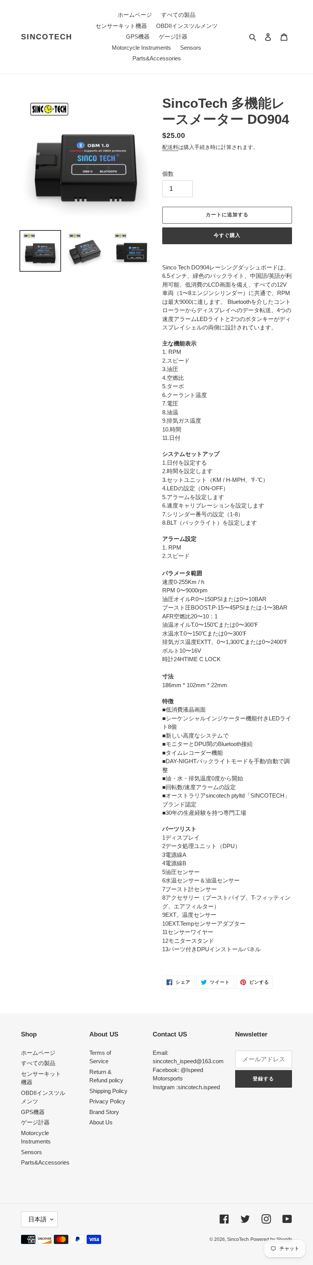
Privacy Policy (107, 1101)
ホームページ (38, 1052)
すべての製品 (38, 1063)
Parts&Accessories (45, 1162)
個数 (168, 173)
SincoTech (46, 36)
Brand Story (104, 1112)
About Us (101, 1122)
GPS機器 (33, 1112)
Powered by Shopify (271, 1239)
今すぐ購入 (227, 235)
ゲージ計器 (35, 1122)
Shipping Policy (108, 1091)
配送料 (170, 147)
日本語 (37, 1219)
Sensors (31, 1152)
